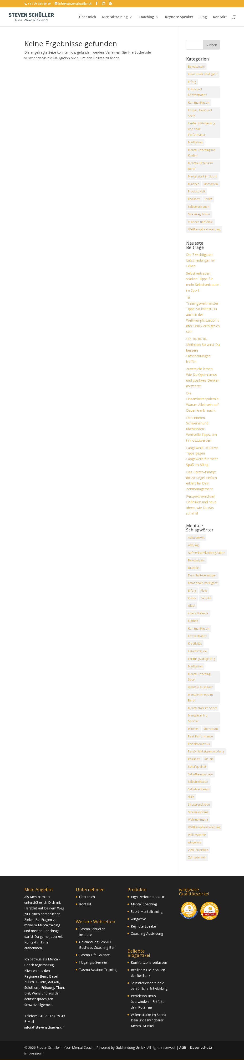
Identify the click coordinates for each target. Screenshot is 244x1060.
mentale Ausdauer (200, 687)
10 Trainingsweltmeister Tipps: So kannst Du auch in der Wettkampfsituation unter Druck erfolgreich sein (203, 314)
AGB (182, 1047)
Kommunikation (198, 103)
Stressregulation (199, 214)
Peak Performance (200, 736)
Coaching (146, 17)
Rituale (209, 759)
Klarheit (193, 621)
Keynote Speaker (179, 17)
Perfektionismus (199, 744)
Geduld (206, 598)
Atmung (193, 545)
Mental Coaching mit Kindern (201, 153)
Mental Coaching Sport (199, 677)
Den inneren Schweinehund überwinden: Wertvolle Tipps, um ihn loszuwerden (201, 429)
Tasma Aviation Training (98, 969)
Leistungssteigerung (201, 659)
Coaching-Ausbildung (147, 933)
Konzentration (197, 636)
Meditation (195, 142)
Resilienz (194, 199)
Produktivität (196, 191)
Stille (191, 797)
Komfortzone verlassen (149, 962)
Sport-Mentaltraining (147, 911)
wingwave (194, 842)
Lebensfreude (197, 651)
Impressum (34, 1053)
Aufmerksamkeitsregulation (206, 553)
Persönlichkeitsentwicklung (206, 751)
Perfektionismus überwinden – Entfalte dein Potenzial (147, 1002)
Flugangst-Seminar (93, 962)
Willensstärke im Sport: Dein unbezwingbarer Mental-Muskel (148, 1020)
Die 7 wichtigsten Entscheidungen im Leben (200, 260)
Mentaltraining (115, 17)
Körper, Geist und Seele (200, 113)
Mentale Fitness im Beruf (200, 166)
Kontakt (220, 17)
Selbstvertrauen (198, 207)
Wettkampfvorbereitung (204, 229)
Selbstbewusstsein (200, 774)
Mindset (193, 184)
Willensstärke (197, 835)
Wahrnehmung (198, 820)
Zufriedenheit (197, 857)
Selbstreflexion (198, 782)
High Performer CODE (148, 896)
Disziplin (193, 568)
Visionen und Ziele (200, 222)
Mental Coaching (144, 904)
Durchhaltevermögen (202, 575)
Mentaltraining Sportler (197, 718)
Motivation (210, 184)
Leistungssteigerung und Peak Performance (201, 129)
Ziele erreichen (198, 850)
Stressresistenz (198, 812)
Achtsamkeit (196, 537)
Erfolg (192, 82)
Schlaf (208, 199)
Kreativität (195, 643)
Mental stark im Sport (202, 176)
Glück (191, 606)
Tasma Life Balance (94, 955)
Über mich (87, 17)
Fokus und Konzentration (197, 92)
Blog (203, 17)
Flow (204, 591)
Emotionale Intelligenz (203, 74)
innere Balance (198, 613)
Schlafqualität (197, 767)
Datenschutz (201, 1047)
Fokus (192, 598)
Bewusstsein (196, 67)
